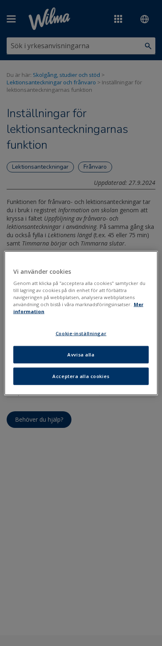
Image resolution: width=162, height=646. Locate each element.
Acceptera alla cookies (81, 376)
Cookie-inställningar (81, 333)
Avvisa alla (80, 354)
